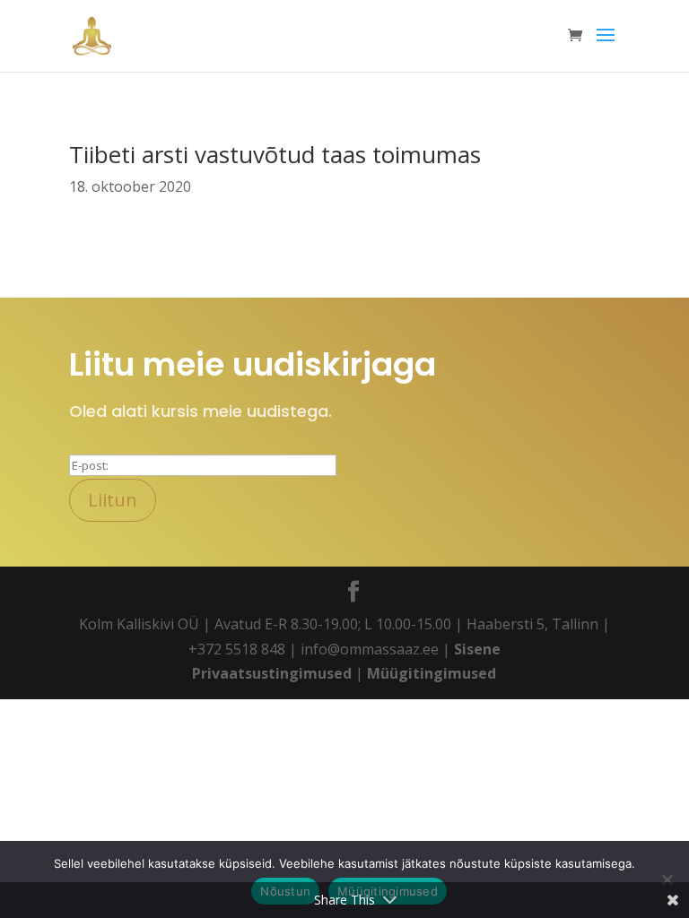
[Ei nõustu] (667, 879)
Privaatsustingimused (272, 673)
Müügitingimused (431, 673)
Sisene (477, 649)
